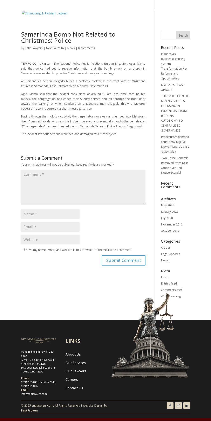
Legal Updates (170, 254)
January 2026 (169, 211)
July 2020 (167, 218)
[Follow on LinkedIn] (186, 405)
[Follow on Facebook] (170, 405)
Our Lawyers (132, 10)
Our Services (109, 10)
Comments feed (172, 290)
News (166, 10)
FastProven (29, 410)
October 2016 (170, 230)
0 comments (86, 48)
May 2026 (167, 205)
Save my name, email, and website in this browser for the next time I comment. (79, 250)
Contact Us (90, 21)
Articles (166, 247)
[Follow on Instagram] (178, 405)
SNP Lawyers (34, 48)
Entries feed (169, 283)
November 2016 (172, 224)
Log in (165, 277)
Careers (151, 10)
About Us (88, 10)
